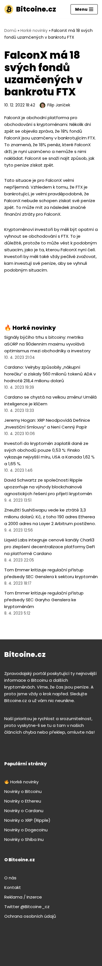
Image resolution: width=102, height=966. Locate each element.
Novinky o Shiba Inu (24, 839)
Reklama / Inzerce (23, 897)
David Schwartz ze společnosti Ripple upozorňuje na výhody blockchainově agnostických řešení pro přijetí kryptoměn (48, 487)
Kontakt (12, 887)
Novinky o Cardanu (23, 811)
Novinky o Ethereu (22, 801)
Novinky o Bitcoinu (23, 791)
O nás (10, 878)
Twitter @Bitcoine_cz (27, 907)
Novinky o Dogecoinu (26, 830)
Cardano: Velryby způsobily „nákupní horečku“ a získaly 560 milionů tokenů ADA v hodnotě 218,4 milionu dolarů (50, 374)
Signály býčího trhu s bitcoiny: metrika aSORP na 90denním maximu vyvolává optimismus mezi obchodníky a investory (47, 344)
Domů (10, 30)
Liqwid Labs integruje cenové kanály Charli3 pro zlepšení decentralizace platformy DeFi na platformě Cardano (49, 546)
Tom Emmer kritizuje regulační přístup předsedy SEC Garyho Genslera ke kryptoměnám (44, 599)
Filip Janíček (58, 105)
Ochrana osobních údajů (30, 916)
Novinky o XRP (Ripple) (27, 820)
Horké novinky (34, 30)
